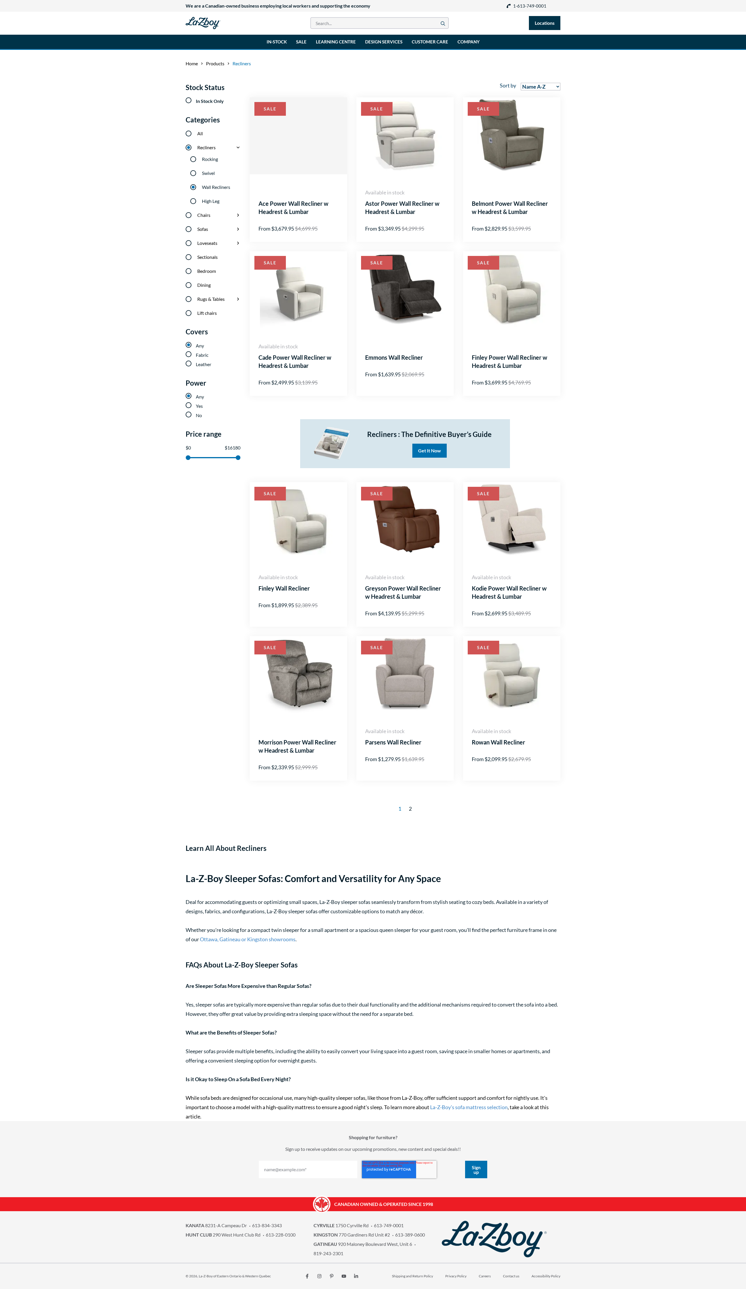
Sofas (202, 229)
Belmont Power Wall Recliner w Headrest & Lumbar (510, 207)
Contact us (511, 1276)
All (200, 133)
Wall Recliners (216, 187)
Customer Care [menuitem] (430, 41)
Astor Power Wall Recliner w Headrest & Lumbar (402, 207)
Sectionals (207, 257)
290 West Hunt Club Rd (223, 1234)
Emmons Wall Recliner (394, 357)
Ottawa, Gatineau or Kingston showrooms (247, 939)
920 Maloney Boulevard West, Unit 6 (363, 1244)
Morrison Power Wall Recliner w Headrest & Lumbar (297, 746)
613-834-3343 (267, 1225)
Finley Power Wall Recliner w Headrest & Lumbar (509, 361)
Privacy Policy (456, 1276)
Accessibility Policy (546, 1276)
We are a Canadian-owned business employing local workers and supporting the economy (278, 5)
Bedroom (206, 271)
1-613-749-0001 (529, 5)
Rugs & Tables (211, 299)
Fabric (202, 355)
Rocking (210, 159)
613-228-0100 (280, 1234)
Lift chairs (207, 313)
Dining (204, 285)
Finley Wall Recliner (284, 588)
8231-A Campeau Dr (216, 1225)
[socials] (307, 1276)
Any (200, 345)
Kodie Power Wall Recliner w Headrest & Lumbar (509, 592)
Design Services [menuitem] (383, 41)
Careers (485, 1276)
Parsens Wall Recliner (393, 742)
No (199, 415)
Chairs (203, 215)
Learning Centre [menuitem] (336, 41)
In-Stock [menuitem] (277, 41)
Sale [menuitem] (301, 41)
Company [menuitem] (469, 41)
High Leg (210, 201)
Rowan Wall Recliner (498, 742)
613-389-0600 (410, 1234)
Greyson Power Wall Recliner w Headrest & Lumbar (403, 592)
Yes (199, 406)
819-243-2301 (328, 1253)
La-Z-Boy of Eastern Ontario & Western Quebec (235, 1276)
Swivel (208, 173)
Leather (203, 364)
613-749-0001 (389, 1225)
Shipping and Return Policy (412, 1276)
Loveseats (207, 243)
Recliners (206, 147)
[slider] (188, 457)
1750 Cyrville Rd (341, 1225)
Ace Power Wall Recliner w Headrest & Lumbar (293, 207)
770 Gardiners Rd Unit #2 (352, 1234)
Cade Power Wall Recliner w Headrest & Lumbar (294, 361)
